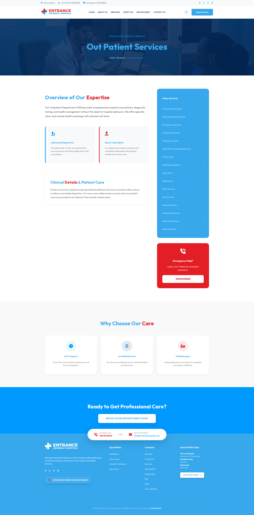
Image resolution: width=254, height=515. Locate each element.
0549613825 (183, 278)
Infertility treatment (171, 165)
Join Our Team (191, 475)
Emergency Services (171, 125)
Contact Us (159, 12)
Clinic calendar (151, 489)
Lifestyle (128, 12)
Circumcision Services (172, 108)
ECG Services (168, 189)
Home (92, 12)
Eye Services (168, 197)
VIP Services (168, 157)
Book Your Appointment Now (127, 418)
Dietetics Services (170, 221)
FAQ (146, 479)
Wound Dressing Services (173, 116)
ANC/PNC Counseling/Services (176, 148)
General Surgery (169, 205)
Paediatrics (114, 454)
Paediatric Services (171, 213)
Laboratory (167, 173)
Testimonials (150, 474)
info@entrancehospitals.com (147, 435)
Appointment (143, 12)
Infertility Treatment (117, 464)
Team (147, 484)
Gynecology (114, 459)
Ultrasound (167, 181)
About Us (102, 12)
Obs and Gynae (169, 229)
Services (115, 12)
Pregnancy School (170, 141)
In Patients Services (171, 132)
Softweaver (156, 508)
